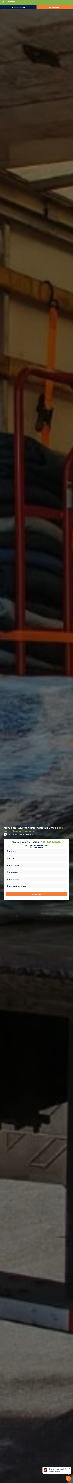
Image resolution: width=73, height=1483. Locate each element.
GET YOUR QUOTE (54, 7)
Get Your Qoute (36, 894)
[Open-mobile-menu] (71, 2)
